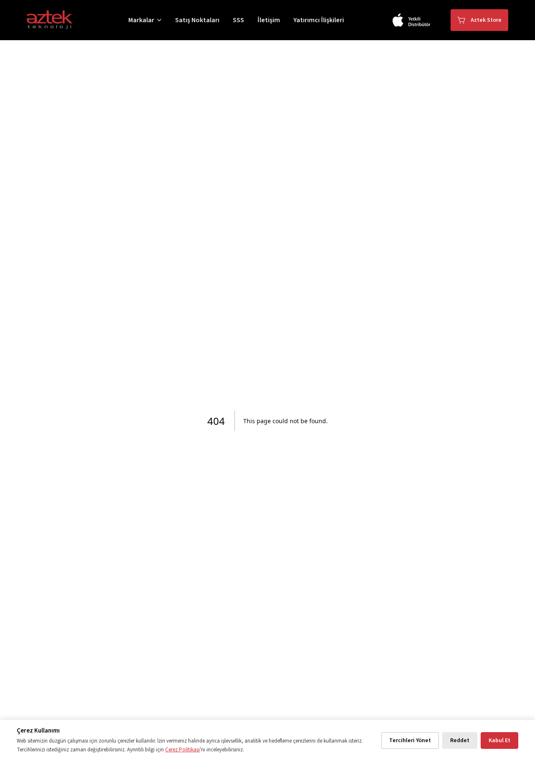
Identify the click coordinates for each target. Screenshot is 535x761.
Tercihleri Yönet (410, 740)
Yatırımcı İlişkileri (318, 20)
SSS (238, 20)
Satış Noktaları (197, 20)
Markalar (141, 20)
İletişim (268, 20)
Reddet (459, 740)
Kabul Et (499, 740)
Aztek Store (486, 20)
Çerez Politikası (182, 749)
